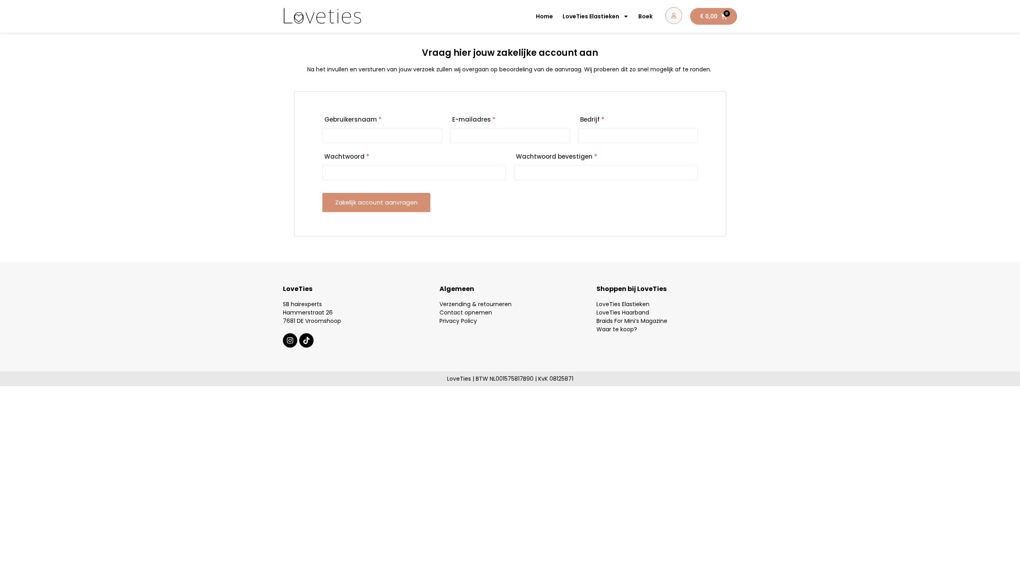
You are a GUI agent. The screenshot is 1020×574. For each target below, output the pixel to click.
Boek (645, 16)
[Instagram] (290, 340)
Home (544, 16)
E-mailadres (474, 119)
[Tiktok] (306, 340)
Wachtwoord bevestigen (556, 156)
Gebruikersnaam (353, 119)
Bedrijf (592, 119)
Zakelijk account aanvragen (376, 202)
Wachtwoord (346, 156)
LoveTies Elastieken (591, 16)
